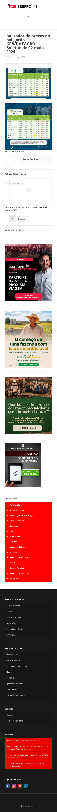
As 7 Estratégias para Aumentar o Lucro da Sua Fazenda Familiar (26, 764)
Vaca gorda (14, 578)
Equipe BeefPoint (31, 159)
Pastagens (10, 678)
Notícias (13, 552)
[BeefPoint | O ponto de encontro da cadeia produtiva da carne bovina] (22, 5)
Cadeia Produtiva (17, 521)
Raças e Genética (17, 568)
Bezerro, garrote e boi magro (22, 515)
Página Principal (13, 606)
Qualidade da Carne (14, 684)
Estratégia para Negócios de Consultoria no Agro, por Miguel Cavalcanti (27, 756)
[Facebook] (7, 786)
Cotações (14, 526)
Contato (9, 715)
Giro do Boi (14, 542)
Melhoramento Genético (16, 666)
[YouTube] (20, 786)
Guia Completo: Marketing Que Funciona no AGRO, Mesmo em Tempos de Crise (27, 747)
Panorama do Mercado (19, 557)
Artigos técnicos (17, 510)
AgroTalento (15, 505)
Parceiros (14, 563)
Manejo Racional (13, 660)
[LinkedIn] (26, 786)
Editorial (13, 531)
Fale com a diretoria (14, 721)
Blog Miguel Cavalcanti (16, 617)
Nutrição (10, 672)
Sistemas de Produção (19, 573)
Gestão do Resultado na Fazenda (20, 740)
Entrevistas (11, 635)
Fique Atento (15, 536)
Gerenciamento (12, 654)
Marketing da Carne (18, 547)
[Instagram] (14, 786)
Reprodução (11, 689)
